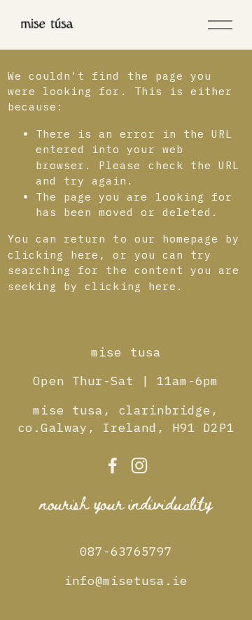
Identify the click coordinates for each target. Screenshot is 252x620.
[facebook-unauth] (112, 465)
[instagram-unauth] (139, 465)
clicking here (53, 254)
